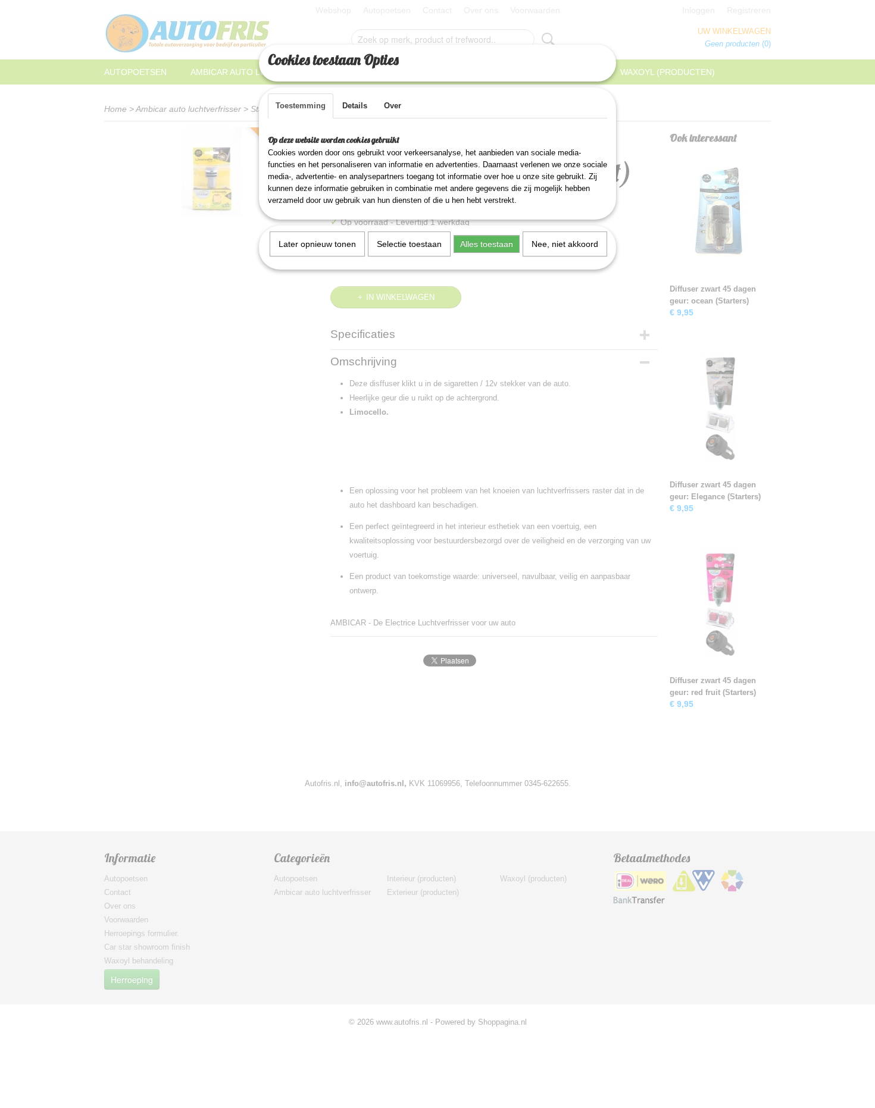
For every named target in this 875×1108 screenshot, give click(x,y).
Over (392, 105)
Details (354, 105)
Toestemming (301, 105)
